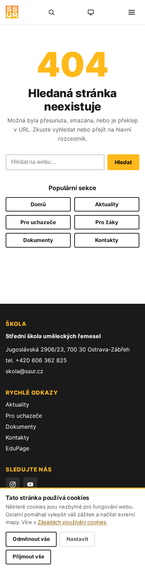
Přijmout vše (28, 557)
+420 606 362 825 (41, 360)
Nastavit (77, 539)
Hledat (123, 162)
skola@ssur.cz (24, 371)
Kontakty (106, 240)
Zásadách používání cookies (72, 522)
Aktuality (107, 204)
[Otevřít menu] (131, 12)
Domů (38, 204)
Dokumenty (38, 240)
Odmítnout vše (31, 539)
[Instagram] (13, 484)
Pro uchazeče (38, 222)
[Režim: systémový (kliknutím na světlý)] (90, 12)
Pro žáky (106, 222)
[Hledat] (51, 12)
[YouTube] (30, 484)
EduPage (17, 448)
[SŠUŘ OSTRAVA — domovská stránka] (12, 12)
